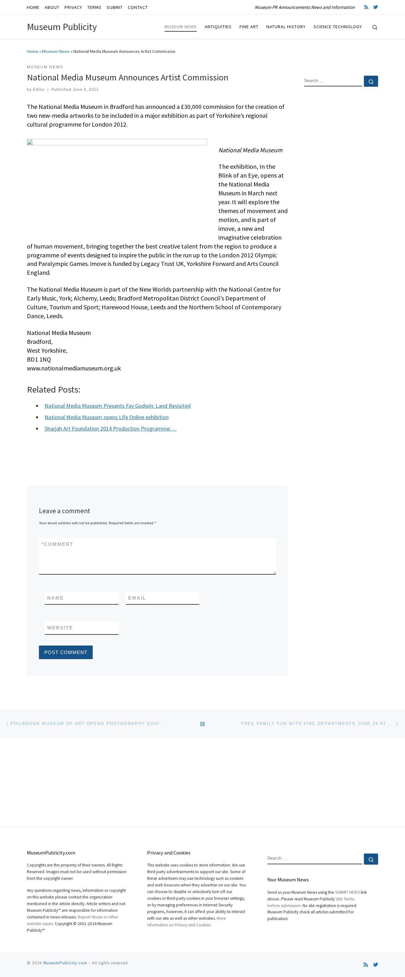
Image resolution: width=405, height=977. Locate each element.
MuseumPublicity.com (65, 963)
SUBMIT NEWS (347, 892)
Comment (57, 544)
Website (60, 627)
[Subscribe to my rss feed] (366, 7)
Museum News (56, 51)
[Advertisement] (341, 194)
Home (32, 51)
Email (137, 598)
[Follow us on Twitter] (375, 7)
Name (55, 598)
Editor (39, 89)
